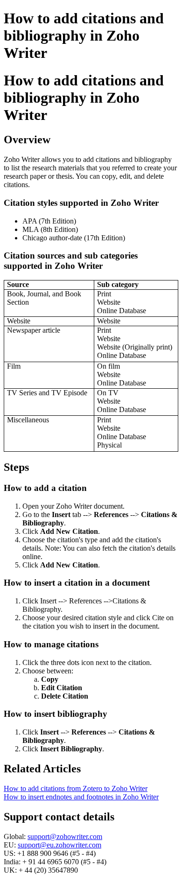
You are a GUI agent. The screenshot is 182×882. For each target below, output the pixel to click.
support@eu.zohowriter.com (59, 845)
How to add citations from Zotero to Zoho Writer (75, 788)
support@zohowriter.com (65, 836)
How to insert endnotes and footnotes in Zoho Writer (81, 797)
